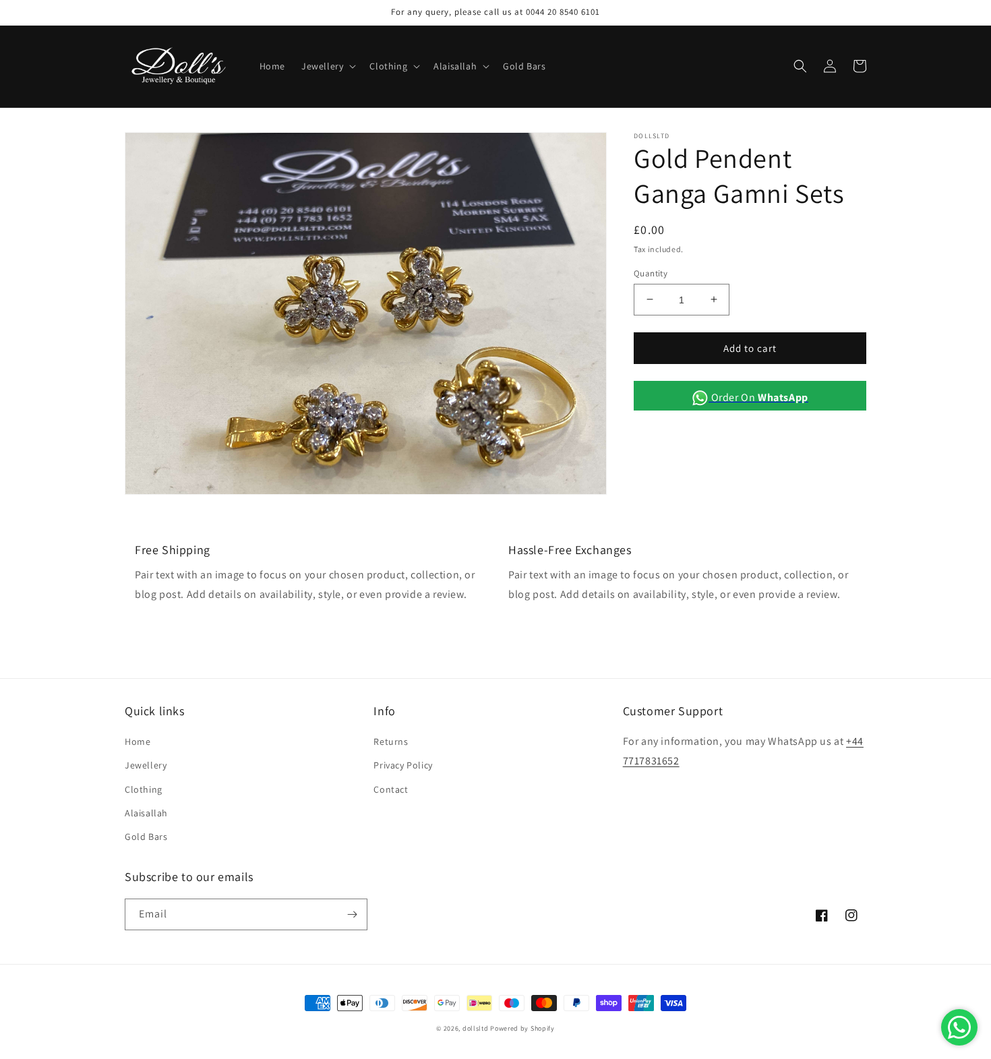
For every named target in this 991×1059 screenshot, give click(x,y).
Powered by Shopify (522, 1028)
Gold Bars (146, 836)
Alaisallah (146, 813)
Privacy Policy (402, 765)
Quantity (650, 272)
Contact (390, 789)
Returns (390, 741)
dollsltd (475, 1028)
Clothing (143, 789)
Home (137, 741)
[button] (327, 66)
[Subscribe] (352, 914)
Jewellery (146, 765)
